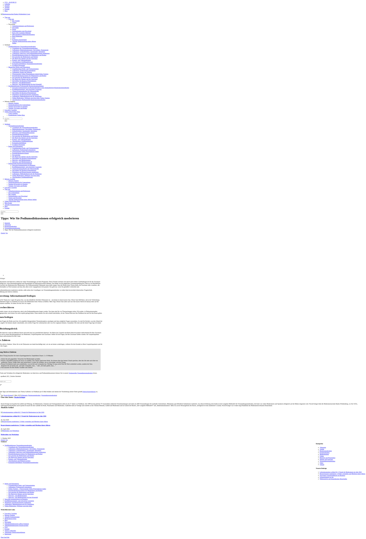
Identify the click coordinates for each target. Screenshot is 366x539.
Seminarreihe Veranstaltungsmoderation (81, 373)
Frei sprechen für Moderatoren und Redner (21, 455)
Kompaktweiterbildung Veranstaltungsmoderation (23, 462)
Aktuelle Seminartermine (12, 517)
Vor (7, 233)
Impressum (8, 534)
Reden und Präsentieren (12, 483)
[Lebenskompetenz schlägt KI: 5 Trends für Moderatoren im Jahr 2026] (22, 412)
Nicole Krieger (8, 395)
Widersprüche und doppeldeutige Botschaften (333, 479)
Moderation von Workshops (10, 434)
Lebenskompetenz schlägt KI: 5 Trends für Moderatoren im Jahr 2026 (23, 416)
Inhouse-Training (10, 515)
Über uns (11, 19)
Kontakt (7, 529)
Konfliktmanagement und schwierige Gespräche (19, 501)
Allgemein (24, 395)
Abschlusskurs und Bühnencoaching (19, 461)
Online (322, 456)
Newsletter (8, 522)
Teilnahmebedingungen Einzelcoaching (16, 525)
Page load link (5, 537)
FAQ (6, 527)
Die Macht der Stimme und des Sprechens (21, 457)
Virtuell (322, 464)
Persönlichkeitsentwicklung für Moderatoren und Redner (25, 454)
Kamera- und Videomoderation (17, 459)
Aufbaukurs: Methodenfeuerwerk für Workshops (19, 504)
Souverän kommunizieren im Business (16, 499)
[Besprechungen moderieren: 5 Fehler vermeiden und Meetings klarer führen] (24, 421)
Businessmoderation (34, 395)
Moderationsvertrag (10, 518)
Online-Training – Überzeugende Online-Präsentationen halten (27, 489)
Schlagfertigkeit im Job (326, 477)
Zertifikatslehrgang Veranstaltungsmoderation (22, 46)
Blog (6, 520)
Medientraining (324, 454)
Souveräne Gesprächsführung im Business (332, 475)
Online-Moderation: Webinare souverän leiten (18, 506)
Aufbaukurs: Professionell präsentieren (20, 487)
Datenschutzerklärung (89, 391)
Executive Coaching (11, 513)
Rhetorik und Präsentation (327, 458)
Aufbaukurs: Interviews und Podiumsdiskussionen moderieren (27, 452)
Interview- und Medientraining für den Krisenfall (23, 497)
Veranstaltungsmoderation (49, 395)
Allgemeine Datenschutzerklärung (15, 532)
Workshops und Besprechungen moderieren (18, 502)
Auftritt (322, 449)
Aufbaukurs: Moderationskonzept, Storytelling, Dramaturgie (26, 449)
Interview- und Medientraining (17, 496)
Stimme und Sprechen (326, 459)
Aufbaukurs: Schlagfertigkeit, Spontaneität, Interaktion (24, 450)
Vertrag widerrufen (10, 530)
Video (321, 463)
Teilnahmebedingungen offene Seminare (17, 524)
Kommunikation (324, 452)
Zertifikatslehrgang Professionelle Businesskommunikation (26, 86)
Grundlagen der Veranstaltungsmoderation (21, 447)
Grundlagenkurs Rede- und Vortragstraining (21, 485)
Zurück (3, 233)
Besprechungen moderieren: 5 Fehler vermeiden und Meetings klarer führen (25, 425)
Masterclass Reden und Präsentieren (19, 67)
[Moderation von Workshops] (10, 431)
